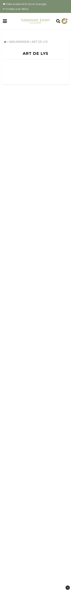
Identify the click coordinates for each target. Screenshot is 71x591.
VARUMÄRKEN (19, 42)
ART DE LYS (40, 42)
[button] (65, 21)
